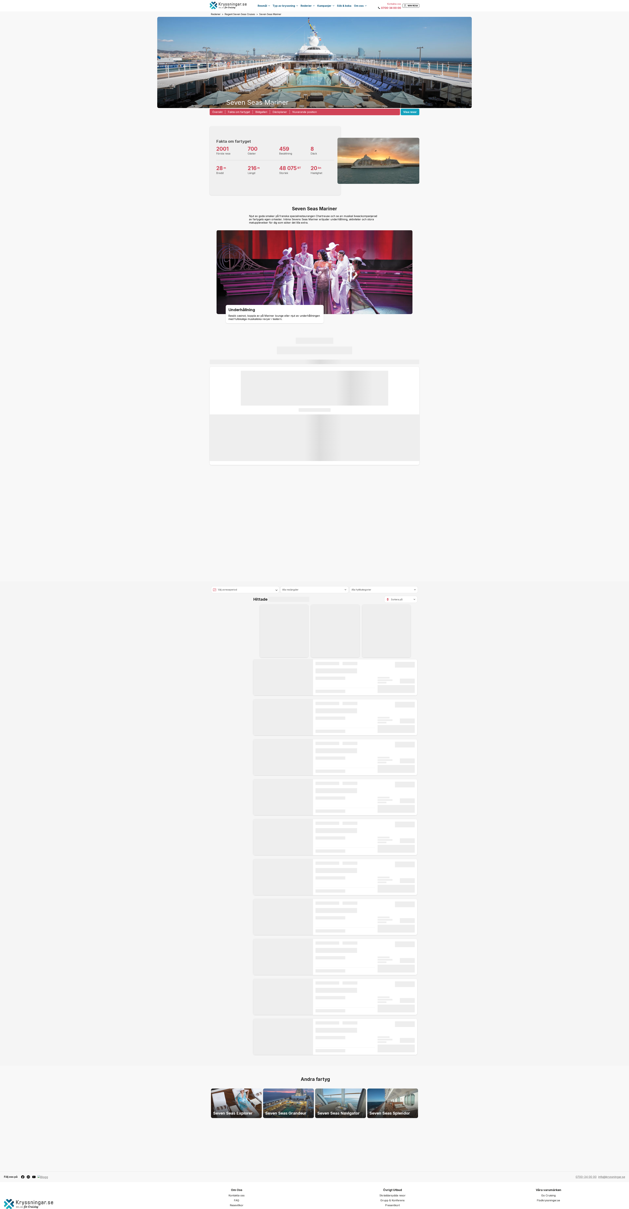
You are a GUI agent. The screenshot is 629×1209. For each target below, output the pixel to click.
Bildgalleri (261, 112)
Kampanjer (324, 5)
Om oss (359, 5)
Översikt (217, 112)
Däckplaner (280, 112)
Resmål (262, 5)
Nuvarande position (304, 112)
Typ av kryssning (284, 5)
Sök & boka (344, 5)
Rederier (306, 5)
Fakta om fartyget (239, 112)
